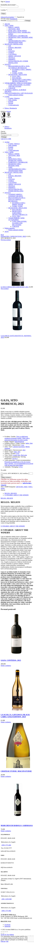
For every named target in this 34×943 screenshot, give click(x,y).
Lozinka (4, 10)
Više (7, 941)
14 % (17, 453)
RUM (10, 49)
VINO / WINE (9, 25)
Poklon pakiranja (10, 228)
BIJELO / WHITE (13, 27)
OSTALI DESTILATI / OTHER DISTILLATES (15, 190)
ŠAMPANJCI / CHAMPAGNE (18, 36)
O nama (7, 96)
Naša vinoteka (12, 100)
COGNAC (11, 51)
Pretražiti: (3, 20)
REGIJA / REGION (11, 493)
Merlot (27, 446)
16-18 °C (15, 458)
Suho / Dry (17, 452)
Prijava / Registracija (11, 108)
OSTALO (8, 64)
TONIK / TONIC (17, 73)
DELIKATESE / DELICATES (17, 74)
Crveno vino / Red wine (20, 455)
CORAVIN (11, 88)
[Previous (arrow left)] (1, 933)
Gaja (22, 445)
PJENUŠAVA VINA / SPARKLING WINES (15, 159)
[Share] (3, 931)
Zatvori (7, 1)
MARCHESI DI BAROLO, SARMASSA (17, 826)
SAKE (10, 39)
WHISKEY (11, 59)
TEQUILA (11, 57)
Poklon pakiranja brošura (15, 95)
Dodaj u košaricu (6, 477)
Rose (9, 157)
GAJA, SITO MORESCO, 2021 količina (15, 473)
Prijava (3, 13)
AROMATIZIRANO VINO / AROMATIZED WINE (17, 41)
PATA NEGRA (16, 78)
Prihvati (3, 941)
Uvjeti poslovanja (13, 105)
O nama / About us (14, 98)
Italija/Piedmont (19, 441)
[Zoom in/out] (7, 931)
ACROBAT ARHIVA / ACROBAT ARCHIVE (15, 195)
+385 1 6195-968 (6, 899)
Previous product (6, 240)
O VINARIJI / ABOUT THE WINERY (17, 495)
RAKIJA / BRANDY (14, 47)
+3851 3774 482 (6, 845)
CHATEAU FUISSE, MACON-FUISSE (16, 771)
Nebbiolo (7, 448)
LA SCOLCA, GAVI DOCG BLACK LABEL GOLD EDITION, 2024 (15, 716)
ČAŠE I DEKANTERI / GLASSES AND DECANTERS (19, 85)
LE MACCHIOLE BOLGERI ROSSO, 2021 (15, 287)
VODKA (11, 52)
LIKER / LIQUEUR (14, 56)
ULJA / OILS (16, 76)
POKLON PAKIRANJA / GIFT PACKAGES (19, 93)
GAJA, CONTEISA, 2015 (11, 660)
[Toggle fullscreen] (5, 931)
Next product (5, 288)
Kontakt (10, 101)
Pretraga (27, 20)
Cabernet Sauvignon (19, 446)
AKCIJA (7, 24)
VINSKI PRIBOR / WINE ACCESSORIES (18, 83)
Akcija (6, 231)
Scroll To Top (5, 934)
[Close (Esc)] (1, 931)
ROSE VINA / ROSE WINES (17, 30)
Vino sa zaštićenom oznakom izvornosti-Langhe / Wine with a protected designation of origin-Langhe (17, 438)
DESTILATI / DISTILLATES (14, 44)
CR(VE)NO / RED (14, 29)
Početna (3, 236)
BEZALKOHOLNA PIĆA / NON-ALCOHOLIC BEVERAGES (19, 67)
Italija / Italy (29, 443)
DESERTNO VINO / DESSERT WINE (20, 37)
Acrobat (7, 142)
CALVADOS (12, 54)
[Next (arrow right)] (3, 933)
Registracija (13, 19)
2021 (24, 450)
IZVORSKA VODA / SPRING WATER (18, 203)
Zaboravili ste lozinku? (7, 17)
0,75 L (21, 467)
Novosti (10, 103)
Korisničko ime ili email (8, 5)
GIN (9, 46)
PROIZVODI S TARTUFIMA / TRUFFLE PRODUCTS (21, 80)
